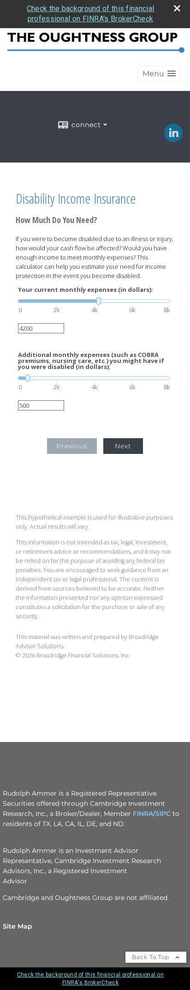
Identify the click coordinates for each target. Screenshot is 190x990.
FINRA (143, 813)
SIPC (163, 813)
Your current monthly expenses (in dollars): (85, 290)
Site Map (17, 926)
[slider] (94, 301)
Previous (72, 446)
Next (123, 446)
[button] (159, 74)
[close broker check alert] (177, 8)
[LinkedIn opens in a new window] (173, 139)
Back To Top (151, 957)
